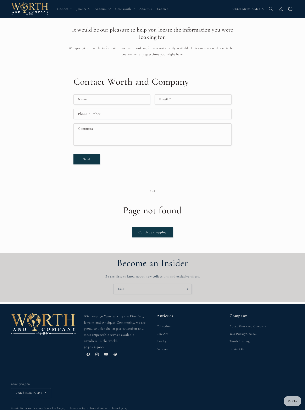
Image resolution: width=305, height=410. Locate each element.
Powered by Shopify (55, 407)
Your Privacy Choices (243, 333)
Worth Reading (239, 341)
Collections (164, 326)
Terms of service (99, 407)
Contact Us (236, 348)
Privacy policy (77, 407)
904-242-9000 (94, 347)
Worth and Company (31, 407)
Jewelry (161, 341)
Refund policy (120, 407)
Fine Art (162, 333)
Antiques (162, 348)
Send (86, 159)
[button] (64, 8)
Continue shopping (152, 232)
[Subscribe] (187, 289)
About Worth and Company (247, 326)
